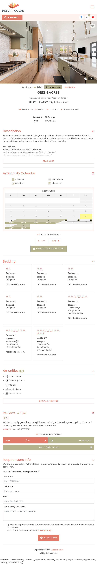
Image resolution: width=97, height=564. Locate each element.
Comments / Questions (14, 506)
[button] (3, 52)
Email (5, 496)
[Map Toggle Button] (81, 17)
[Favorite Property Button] (92, 25)
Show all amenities (48, 401)
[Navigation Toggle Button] (92, 7)
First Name (8, 476)
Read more (48, 161)
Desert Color (58, 549)
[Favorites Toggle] (92, 17)
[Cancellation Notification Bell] (66, 220)
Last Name (8, 486)
